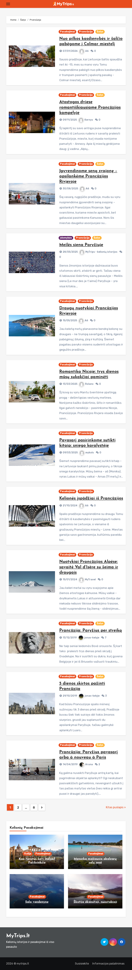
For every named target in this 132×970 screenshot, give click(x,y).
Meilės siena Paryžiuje (81, 245)
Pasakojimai (67, 31)
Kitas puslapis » (116, 807)
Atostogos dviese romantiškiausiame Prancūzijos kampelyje (90, 107)
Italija (27, 853)
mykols (89, 452)
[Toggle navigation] (8, 4)
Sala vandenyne (36, 902)
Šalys (100, 31)
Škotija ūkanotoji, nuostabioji (95, 902)
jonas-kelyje (91, 637)
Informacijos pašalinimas (108, 963)
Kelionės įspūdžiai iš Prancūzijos (91, 498)
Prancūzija (86, 31)
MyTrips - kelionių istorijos (101, 251)
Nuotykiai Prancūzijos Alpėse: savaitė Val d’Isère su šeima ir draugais (88, 567)
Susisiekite (82, 963)
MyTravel (90, 579)
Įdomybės (66, 237)
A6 (87, 51)
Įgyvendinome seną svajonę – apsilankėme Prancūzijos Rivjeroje (88, 176)
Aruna (89, 764)
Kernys (89, 119)
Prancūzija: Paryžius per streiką (90, 630)
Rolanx (89, 384)
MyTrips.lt (18, 936)
